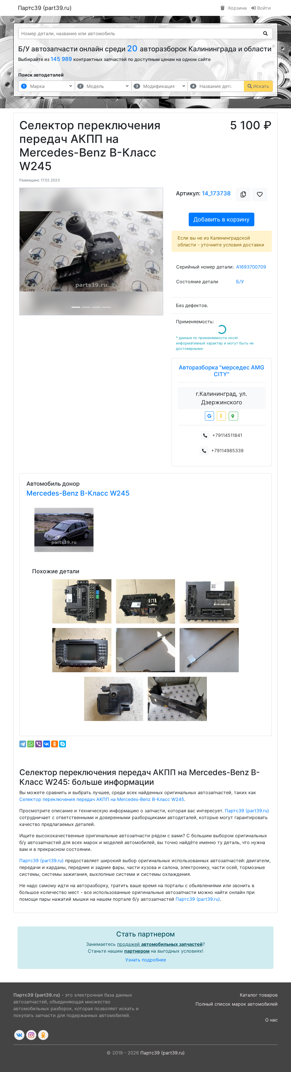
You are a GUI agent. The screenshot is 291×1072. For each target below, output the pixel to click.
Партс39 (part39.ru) (45, 8)
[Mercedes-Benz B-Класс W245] (63, 530)
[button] (30, 251)
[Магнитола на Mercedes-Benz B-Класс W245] (81, 650)
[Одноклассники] (54, 744)
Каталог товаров (259, 995)
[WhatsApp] (30, 744)
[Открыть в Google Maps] (209, 415)
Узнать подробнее (145, 960)
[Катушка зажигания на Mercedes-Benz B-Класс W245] (113, 699)
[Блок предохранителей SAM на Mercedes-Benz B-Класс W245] (81, 601)
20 (133, 48)
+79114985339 (227, 450)
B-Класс (95, 493)
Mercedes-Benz (53, 493)
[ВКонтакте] (46, 744)
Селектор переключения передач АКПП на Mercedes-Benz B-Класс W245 (101, 799)
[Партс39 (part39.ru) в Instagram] (31, 1035)
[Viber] (38, 744)
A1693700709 (251, 267)
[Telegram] (22, 744)
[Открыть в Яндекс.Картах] (221, 415)
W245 (120, 493)
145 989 (62, 59)
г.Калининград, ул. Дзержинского (221, 398)
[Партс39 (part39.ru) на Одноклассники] (43, 1035)
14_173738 (216, 193)
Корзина (237, 8)
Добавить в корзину (222, 219)
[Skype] (62, 744)
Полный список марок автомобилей (237, 1004)
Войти (263, 8)
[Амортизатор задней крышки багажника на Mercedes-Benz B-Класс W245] (145, 650)
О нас (271, 1020)
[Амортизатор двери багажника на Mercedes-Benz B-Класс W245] (209, 650)
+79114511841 (227, 435)
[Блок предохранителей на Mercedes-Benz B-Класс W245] (145, 601)
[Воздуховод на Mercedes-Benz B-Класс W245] (177, 699)
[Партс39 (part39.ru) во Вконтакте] (19, 1035)
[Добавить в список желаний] (259, 194)
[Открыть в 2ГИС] (233, 416)
